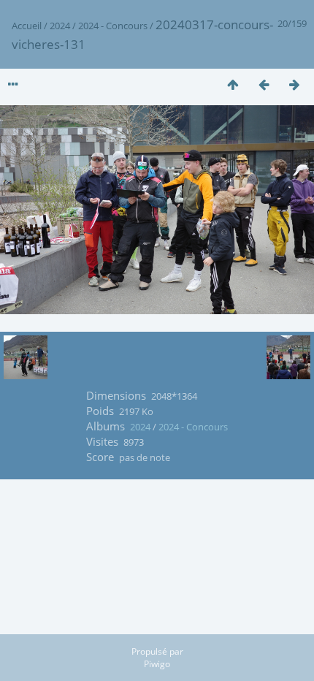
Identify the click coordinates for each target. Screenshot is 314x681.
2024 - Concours (113, 25)
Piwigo (157, 664)
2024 (60, 25)
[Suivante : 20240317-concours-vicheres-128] (294, 84)
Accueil (27, 25)
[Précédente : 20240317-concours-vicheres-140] (263, 84)
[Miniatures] (233, 84)
